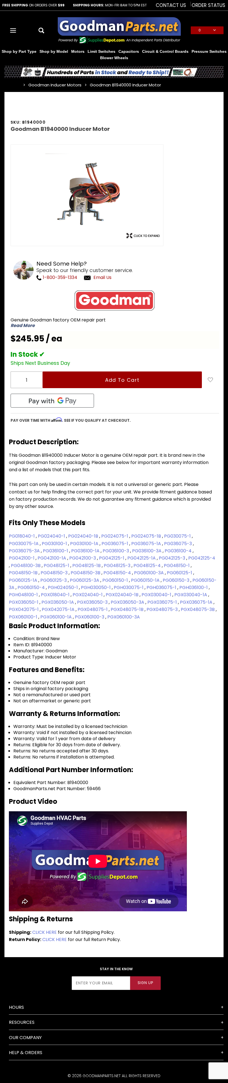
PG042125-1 (112, 558)
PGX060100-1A (56, 617)
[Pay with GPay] (52, 401)
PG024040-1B (83, 536)
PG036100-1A (86, 551)
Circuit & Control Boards (165, 51)
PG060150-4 (32, 587)
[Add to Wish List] (210, 379)
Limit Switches (101, 51)
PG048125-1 (57, 565)
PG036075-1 (115, 543)
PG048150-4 (117, 573)
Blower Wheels (114, 58)
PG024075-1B (146, 536)
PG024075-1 (115, 536)
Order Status (208, 5)
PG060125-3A (85, 580)
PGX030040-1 (157, 595)
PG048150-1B (24, 573)
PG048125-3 (118, 565)
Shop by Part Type (19, 51)
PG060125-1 (180, 573)
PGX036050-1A (58, 602)
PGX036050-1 (24, 602)
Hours (16, 1007)
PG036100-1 (56, 551)
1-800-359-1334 (59, 277)
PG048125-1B (87, 565)
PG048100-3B (26, 565)
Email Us (102, 277)
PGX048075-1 (93, 609)
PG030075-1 (178, 536)
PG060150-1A (146, 580)
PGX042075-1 (24, 609)
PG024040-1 (52, 536)
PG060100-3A (149, 573)
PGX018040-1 (56, 595)
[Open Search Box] (42, 30)
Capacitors (128, 51)
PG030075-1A (24, 543)
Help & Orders (25, 1052)
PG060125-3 (54, 580)
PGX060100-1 (23, 617)
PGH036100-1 (194, 587)
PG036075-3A (25, 551)
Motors (78, 51)
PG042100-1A (52, 558)
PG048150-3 (55, 573)
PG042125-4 (201, 558)
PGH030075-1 (129, 587)
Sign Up (145, 982)
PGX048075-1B (128, 609)
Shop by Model (53, 51)
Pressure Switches (209, 51)
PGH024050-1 (63, 587)
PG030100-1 (55, 543)
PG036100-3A (147, 551)
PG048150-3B (86, 573)
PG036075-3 (178, 543)
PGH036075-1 (162, 587)
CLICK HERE (44, 932)
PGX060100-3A (123, 617)
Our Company (25, 1037)
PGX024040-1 (88, 595)
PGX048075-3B (198, 609)
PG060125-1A (23, 580)
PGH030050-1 (96, 587)
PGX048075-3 (163, 609)
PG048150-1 (177, 565)
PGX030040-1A (191, 595)
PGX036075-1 (162, 602)
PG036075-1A (146, 543)
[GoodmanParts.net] (119, 30)
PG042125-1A (142, 558)
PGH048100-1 (24, 595)
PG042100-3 (83, 558)
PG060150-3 (176, 580)
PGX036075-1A (197, 602)
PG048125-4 (147, 565)
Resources (21, 1022)
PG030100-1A (85, 543)
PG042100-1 (22, 558)
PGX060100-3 (90, 617)
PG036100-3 (116, 551)
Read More (23, 325)
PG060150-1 (115, 580)
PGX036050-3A (128, 602)
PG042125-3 (172, 558)
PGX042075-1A (59, 609)
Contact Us (171, 5)
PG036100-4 (179, 551)
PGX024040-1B (123, 595)
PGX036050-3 (93, 602)
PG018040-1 (22, 536)
